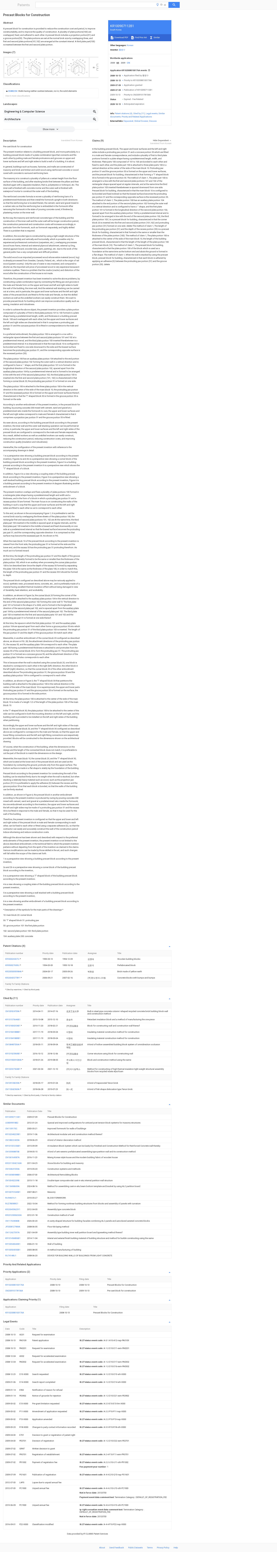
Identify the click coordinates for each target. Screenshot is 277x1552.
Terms (150, 1547)
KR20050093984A (13, 971)
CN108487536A (12, 1044)
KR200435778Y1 (13, 978)
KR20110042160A (13, 1163)
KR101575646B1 (12, 1019)
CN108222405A (12, 1140)
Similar (156, 37)
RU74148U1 (10, 1255)
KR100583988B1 (12, 1175)
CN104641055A (12, 1169)
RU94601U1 (10, 1198)
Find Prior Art (140, 37)
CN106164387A (12, 1157)
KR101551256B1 (12, 1146)
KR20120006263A (13, 1215)
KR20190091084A (13, 1060)
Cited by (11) (139, 113)
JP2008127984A (12, 1226)
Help (176, 1547)
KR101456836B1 (12, 1238)
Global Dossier (141, 121)
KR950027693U (12, 965)
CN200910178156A (14, 1290)
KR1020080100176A (14, 1285)
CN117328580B (12, 1221)
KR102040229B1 (12, 1134)
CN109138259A (12, 1083)
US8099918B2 (11, 1123)
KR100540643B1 (12, 1244)
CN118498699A (12, 1186)
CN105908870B (12, 1151)
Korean (130, 45)
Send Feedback (116, 1547)
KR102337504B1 (13, 1069)
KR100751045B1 (12, 1192)
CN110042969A (12, 1089)
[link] (41, 91)
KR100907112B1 (12, 1117)
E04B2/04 (13, 91)
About (102, 1547)
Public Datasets (135, 1547)
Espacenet (128, 121)
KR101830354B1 (13, 1026)
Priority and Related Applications (137, 116)
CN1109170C (11, 1128)
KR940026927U (12, 959)
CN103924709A (12, 1011)
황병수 (122, 50)
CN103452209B (12, 1180)
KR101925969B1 (13, 1053)
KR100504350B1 (12, 1250)
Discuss (153, 121)
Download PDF (121, 37)
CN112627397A (12, 1232)
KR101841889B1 (12, 1038)
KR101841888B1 (12, 1032)
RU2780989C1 (11, 1203)
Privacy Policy (163, 1547)
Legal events (152, 113)
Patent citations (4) (123, 113)
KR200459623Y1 (12, 1209)
